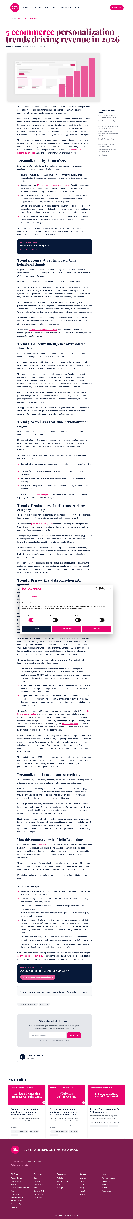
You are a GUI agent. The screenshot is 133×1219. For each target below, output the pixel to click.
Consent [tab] (35, 596)
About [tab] (97, 596)
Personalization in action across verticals (106, 145)
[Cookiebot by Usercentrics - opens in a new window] (96, 588)
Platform (25, 7)
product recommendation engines (43, 330)
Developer (60, 1188)
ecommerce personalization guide (31, 956)
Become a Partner (63, 1181)
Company (76, 7)
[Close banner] (110, 589)
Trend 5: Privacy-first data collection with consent (106, 140)
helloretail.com (17, 1161)
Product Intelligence (70, 724)
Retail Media (15, 1194)
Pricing (47, 7)
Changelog (37, 1181)
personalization (45, 845)
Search (13, 1184)
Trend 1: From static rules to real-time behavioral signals (107, 116)
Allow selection (66, 628)
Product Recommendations (28, 18)
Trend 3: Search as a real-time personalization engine (108, 127)
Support (82, 1191)
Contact (82, 1194)
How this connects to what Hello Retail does (107, 150)
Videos (36, 1188)
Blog (14, 18)
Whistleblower (107, 1191)
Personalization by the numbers (106, 111)
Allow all (96, 628)
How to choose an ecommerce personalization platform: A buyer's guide (54, 992)
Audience (14, 1207)
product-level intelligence (42, 524)
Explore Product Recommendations (37, 977)
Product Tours (38, 1194)
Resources (65, 7)
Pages (13, 1191)
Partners (54, 7)
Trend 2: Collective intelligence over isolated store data (108, 122)
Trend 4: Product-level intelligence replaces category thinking (108, 133)
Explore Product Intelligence (31, 250)
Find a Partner (61, 1178)
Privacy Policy (106, 1181)
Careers (82, 1184)
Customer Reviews (40, 1191)
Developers (37, 7)
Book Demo (116, 7)
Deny (36, 628)
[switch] (55, 620)
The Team (83, 1181)
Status (59, 1184)
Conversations (38, 1197)
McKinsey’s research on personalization (53, 185)
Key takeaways (103, 155)
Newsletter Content (17, 1197)
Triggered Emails (16, 1201)
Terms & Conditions (108, 1178)
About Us (83, 1178)
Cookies (105, 1184)
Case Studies (38, 1184)
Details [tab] (66, 596)
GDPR (104, 1188)
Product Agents (16, 1181)
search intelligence (42, 494)
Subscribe (74, 1035)
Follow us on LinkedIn (19, 1165)
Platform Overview (17, 1178)
